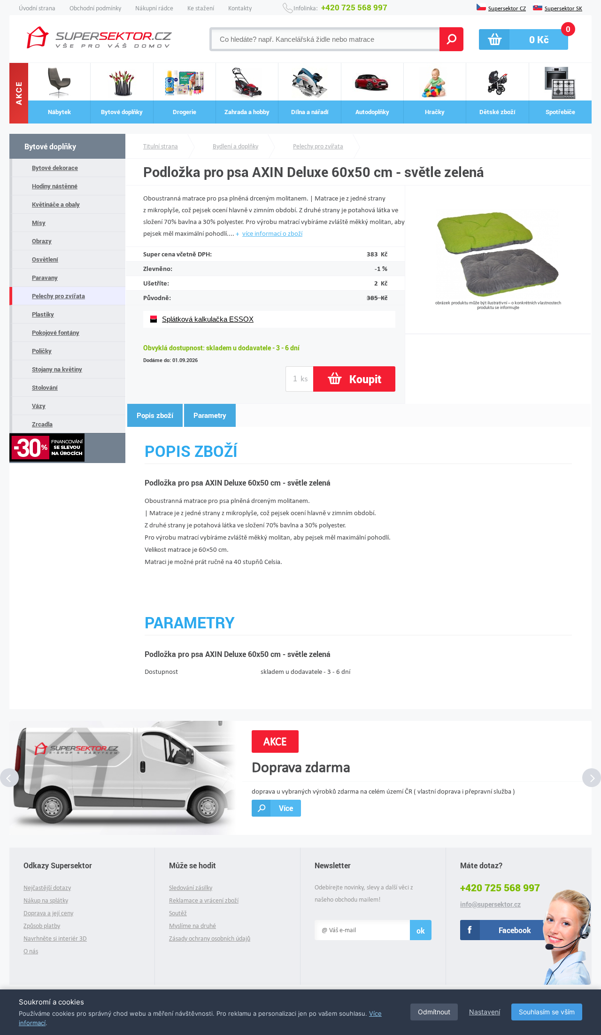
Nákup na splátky (45, 900)
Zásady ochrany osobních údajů (209, 938)
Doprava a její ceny (48, 913)
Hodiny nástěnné (54, 186)
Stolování (45, 387)
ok (420, 930)
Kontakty (240, 8)
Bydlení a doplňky (235, 146)
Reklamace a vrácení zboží (204, 900)
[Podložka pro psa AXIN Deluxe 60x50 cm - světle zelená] (498, 296)
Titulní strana (160, 146)
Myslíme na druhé (192, 926)
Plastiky (43, 314)
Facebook (515, 930)
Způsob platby (41, 926)
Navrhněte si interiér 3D (55, 938)
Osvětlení (45, 259)
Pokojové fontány (55, 332)
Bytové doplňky (50, 146)
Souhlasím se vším (547, 1012)
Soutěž (178, 913)
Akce (18, 93)
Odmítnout (434, 1012)
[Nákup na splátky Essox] (67, 448)
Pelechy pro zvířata (58, 296)
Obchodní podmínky (95, 8)
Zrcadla (42, 424)
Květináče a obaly (56, 204)
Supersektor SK (563, 7)
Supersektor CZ (507, 7)
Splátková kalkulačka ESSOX (208, 319)
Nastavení (484, 1012)
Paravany (45, 277)
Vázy (39, 406)
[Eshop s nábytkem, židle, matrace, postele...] (99, 37)
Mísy (39, 222)
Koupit (365, 379)
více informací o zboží (272, 233)
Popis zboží (155, 415)
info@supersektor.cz (490, 904)
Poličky (42, 351)
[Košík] (523, 39)
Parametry (209, 415)
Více (286, 808)
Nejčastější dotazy (47, 888)
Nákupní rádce (154, 8)
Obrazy (42, 241)
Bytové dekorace (55, 167)
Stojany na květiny (57, 369)
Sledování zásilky (190, 888)
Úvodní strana (37, 8)
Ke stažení (200, 8)
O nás (30, 951)
